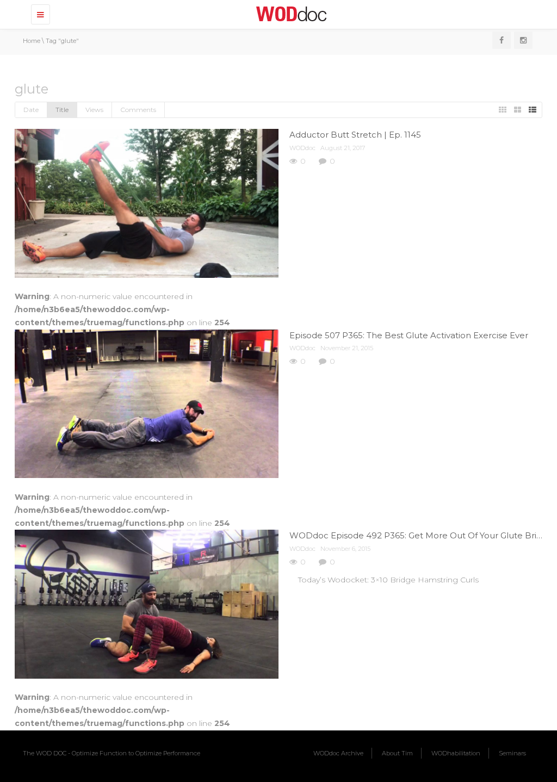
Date (31, 109)
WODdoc (302, 148)
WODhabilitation (455, 753)
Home (31, 41)
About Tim (397, 753)
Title (62, 109)
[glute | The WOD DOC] (289, 13)
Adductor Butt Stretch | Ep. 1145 (355, 134)
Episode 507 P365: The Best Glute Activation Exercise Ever (408, 335)
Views (94, 109)
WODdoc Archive (338, 753)
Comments (138, 109)
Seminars (512, 753)
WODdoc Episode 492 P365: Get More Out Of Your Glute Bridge (421, 535)
